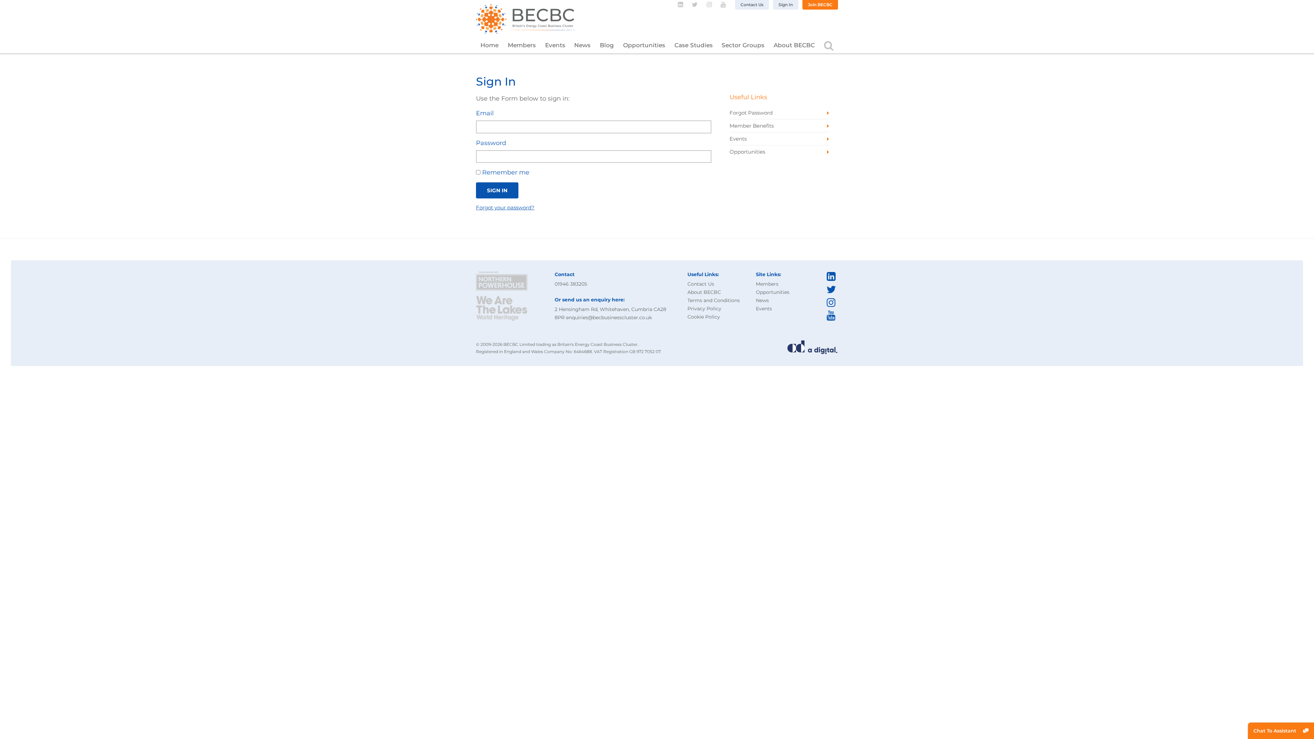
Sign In (785, 4)
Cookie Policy (703, 317)
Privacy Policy (704, 309)
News (582, 45)
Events (555, 45)
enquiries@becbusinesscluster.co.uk (609, 317)
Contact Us (751, 4)
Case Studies (693, 45)
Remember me (504, 172)
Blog (607, 45)
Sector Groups (743, 45)
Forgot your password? (505, 207)
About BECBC (794, 45)
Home (489, 45)
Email (485, 113)
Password (491, 143)
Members (522, 45)
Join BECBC (820, 4)
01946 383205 (571, 284)
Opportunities (644, 45)
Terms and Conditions (713, 300)
